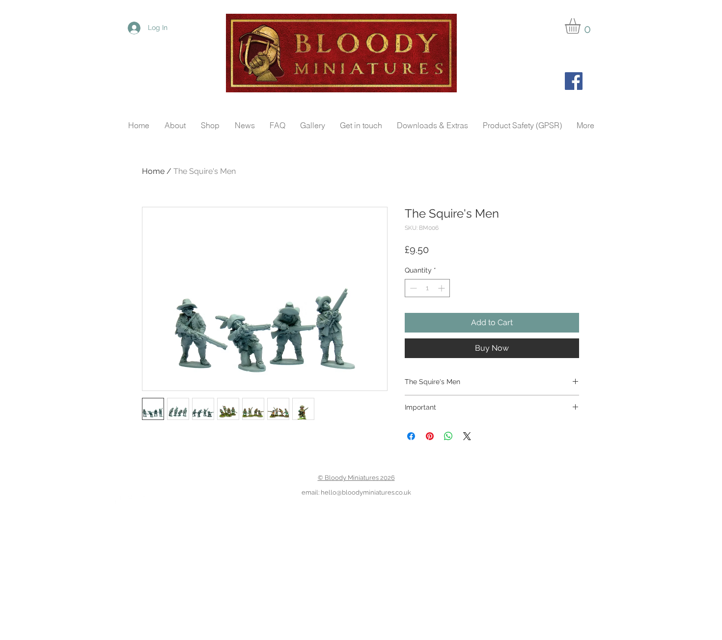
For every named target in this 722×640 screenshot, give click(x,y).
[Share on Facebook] (411, 436)
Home (153, 171)
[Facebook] (574, 81)
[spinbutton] (427, 288)
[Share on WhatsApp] (448, 436)
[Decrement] (412, 288)
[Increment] (442, 288)
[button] (582, 26)
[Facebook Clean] (117, 499)
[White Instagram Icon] (147, 499)
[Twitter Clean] (132, 499)
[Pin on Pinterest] (430, 436)
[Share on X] (467, 436)
